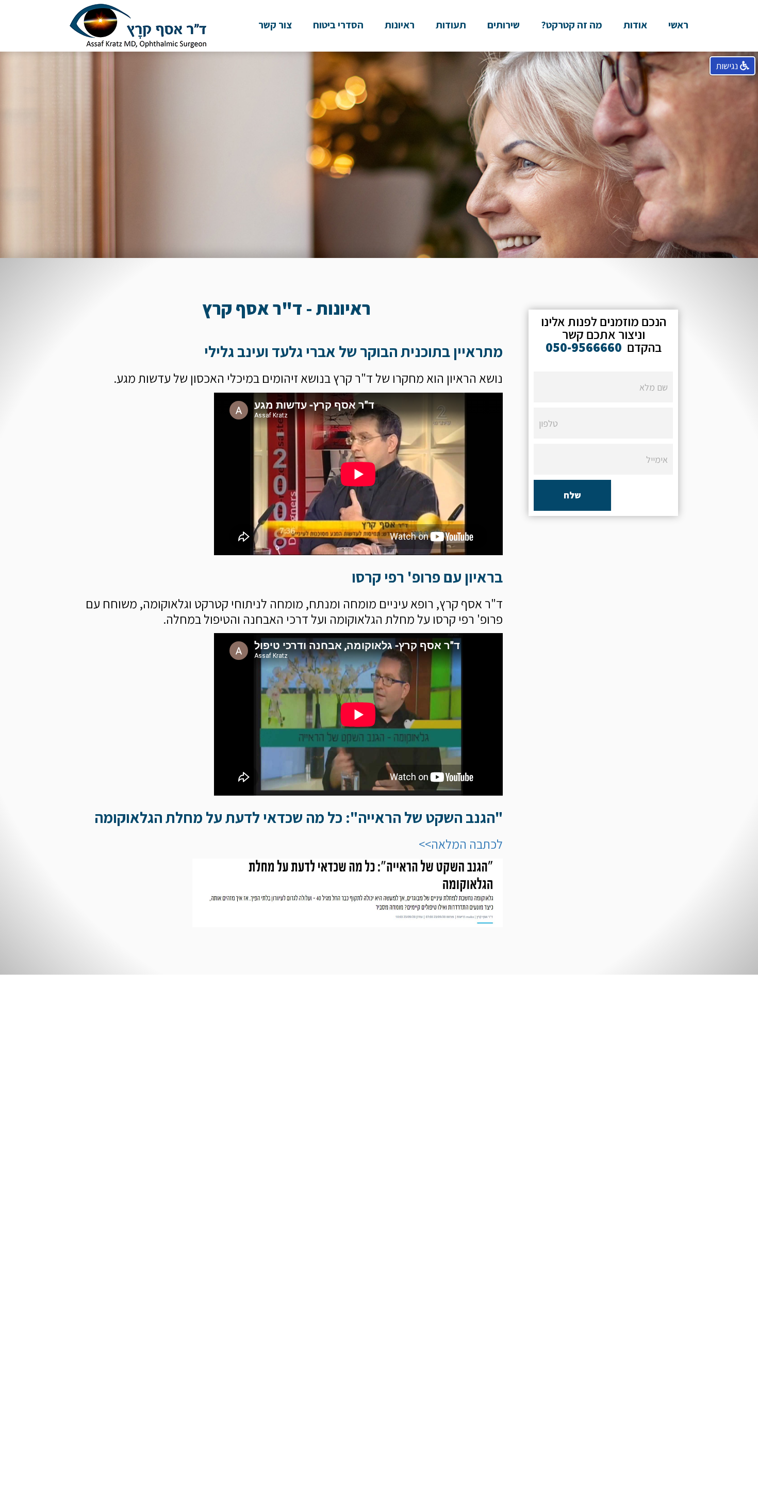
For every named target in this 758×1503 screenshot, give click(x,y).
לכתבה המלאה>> (461, 843)
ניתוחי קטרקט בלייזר (504, 54)
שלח (572, 495)
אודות (635, 24)
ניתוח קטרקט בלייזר (572, 79)
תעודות (451, 24)
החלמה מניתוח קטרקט (572, 103)
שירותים (503, 24)
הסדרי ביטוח (338, 24)
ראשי (678, 24)
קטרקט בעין (571, 54)
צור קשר (275, 24)
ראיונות (400, 24)
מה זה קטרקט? (571, 24)
